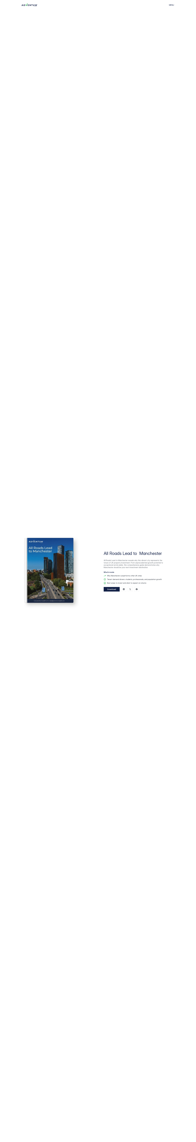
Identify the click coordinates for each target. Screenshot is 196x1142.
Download (111, 589)
